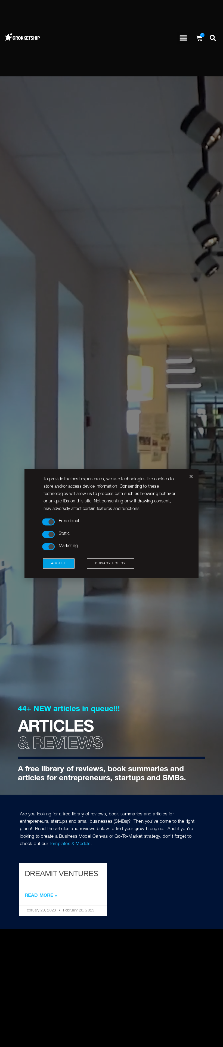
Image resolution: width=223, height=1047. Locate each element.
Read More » (41, 896)
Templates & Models (70, 844)
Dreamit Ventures (61, 873)
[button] (183, 38)
